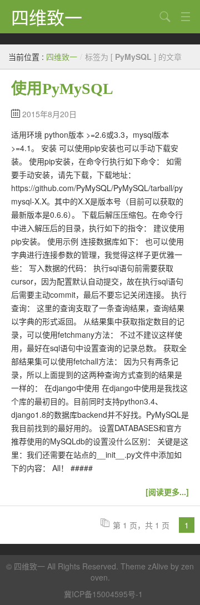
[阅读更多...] (167, 491)
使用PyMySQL (62, 88)
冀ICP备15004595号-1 (103, 593)
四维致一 (46, 16)
